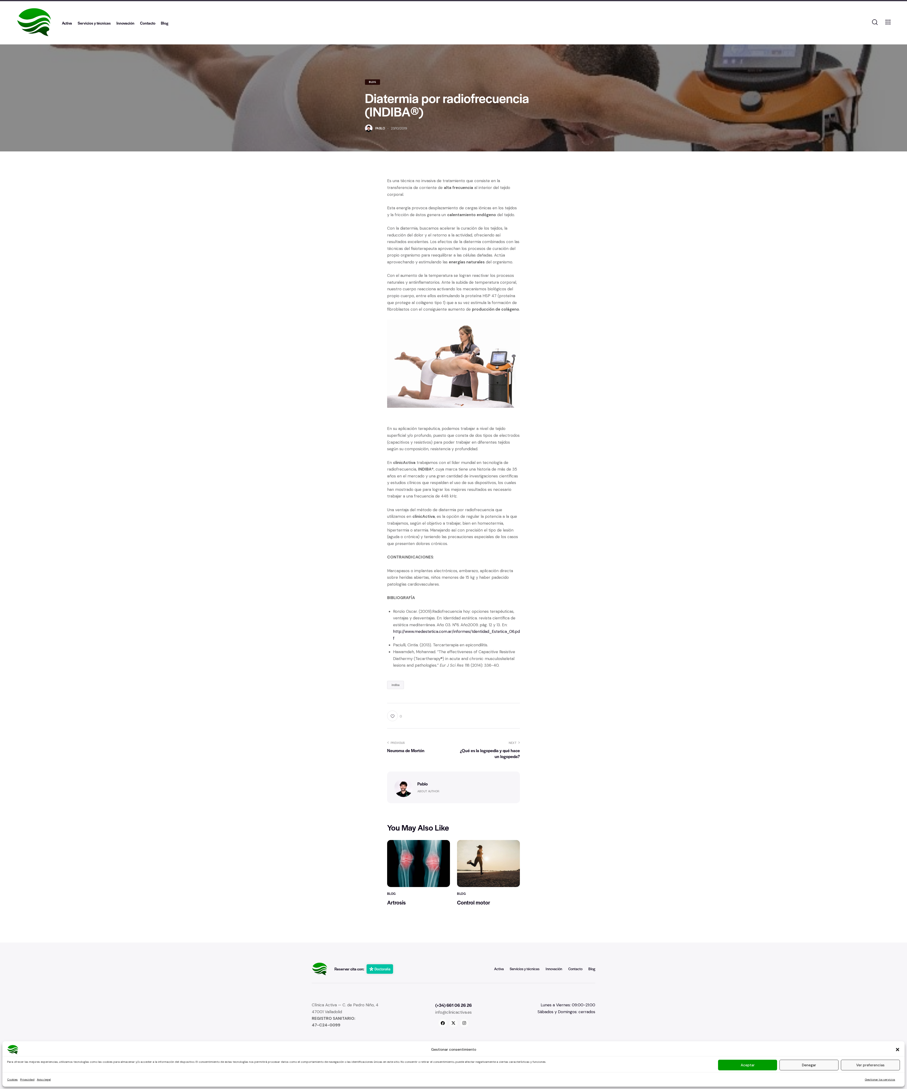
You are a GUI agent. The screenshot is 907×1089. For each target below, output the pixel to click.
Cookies (12, 1079)
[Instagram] (464, 1023)
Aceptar (748, 1065)
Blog (372, 82)
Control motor (473, 902)
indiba (395, 685)
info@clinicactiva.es (453, 1012)
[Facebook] (443, 1023)
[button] (897, 1049)
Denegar (809, 1065)
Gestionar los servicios (880, 1079)
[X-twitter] (453, 1023)
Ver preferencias (870, 1065)
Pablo (422, 784)
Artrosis (396, 902)
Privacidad (27, 1079)
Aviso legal (44, 1079)
